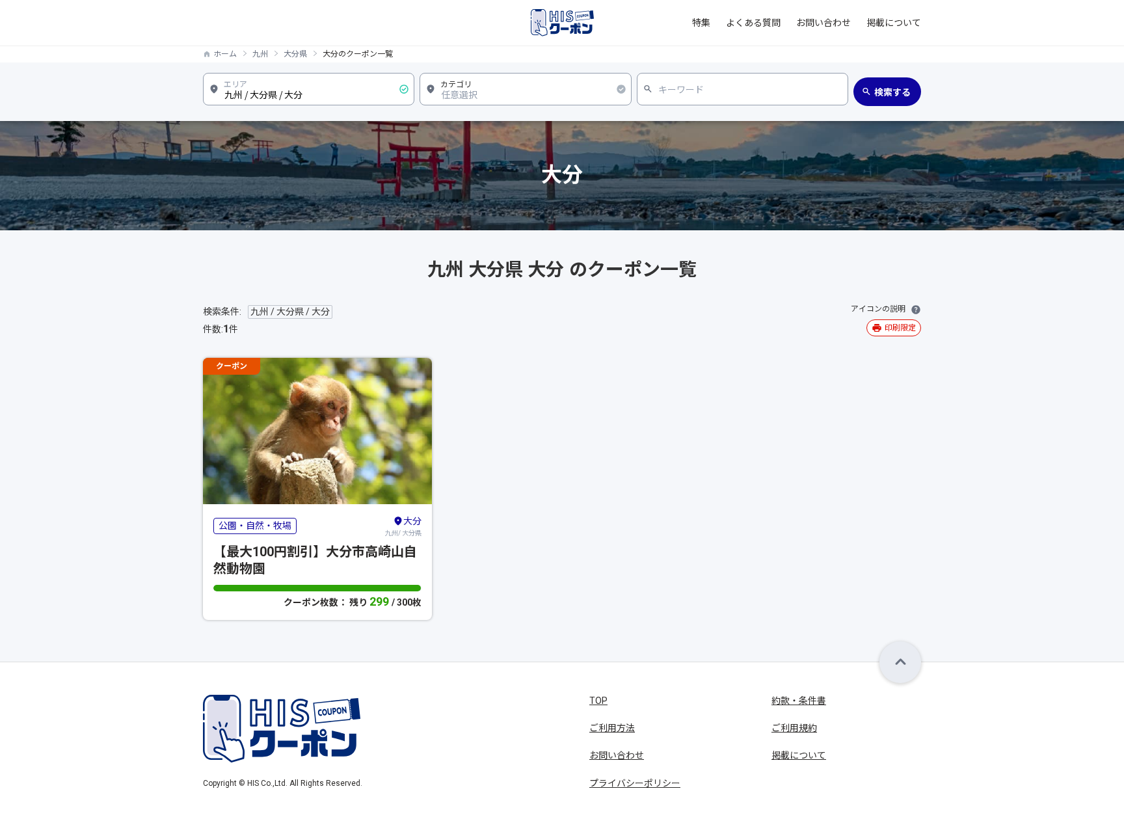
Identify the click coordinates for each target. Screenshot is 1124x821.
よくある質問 (753, 23)
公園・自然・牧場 (255, 525)
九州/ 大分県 (403, 526)
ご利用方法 (612, 728)
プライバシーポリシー (634, 783)
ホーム (225, 54)
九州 (260, 54)
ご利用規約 (794, 728)
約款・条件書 (798, 700)
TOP (598, 700)
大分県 (295, 54)
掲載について (893, 23)
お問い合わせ (823, 23)
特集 (701, 23)
